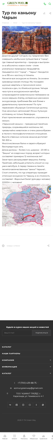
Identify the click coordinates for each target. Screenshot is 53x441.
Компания (8, 360)
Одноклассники (36, 405)
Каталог (6, 347)
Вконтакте (10, 405)
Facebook (16, 405)
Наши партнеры (11, 353)
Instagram (23, 405)
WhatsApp (43, 405)
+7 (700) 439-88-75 (27, 383)
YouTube (30, 405)
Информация (9, 367)
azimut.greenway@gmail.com (28, 388)
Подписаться (42, 333)
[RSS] (44, 13)
